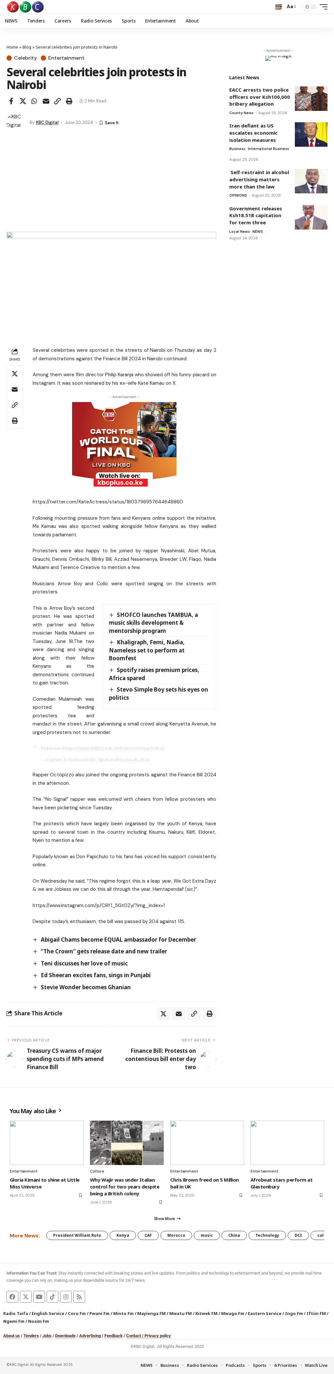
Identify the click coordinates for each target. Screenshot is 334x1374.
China (234, 1235)
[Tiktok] (52, 1297)
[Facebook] (12, 1297)
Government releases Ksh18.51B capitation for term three (255, 215)
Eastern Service (264, 1313)
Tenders (31, 1335)
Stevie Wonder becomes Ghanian (86, 987)
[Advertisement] (111, 183)
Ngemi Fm (13, 1321)
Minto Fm (123, 1313)
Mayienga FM (151, 1313)
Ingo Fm (294, 1313)
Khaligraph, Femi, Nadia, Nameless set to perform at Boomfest (147, 650)
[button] (278, 7)
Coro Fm (77, 1313)
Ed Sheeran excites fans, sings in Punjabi (96, 975)
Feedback (113, 1335)
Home (12, 47)
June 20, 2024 (136, 759)
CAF (148, 1235)
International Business (268, 148)
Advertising (90, 1335)
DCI (298, 1235)
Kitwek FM (206, 1313)
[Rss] (79, 1297)
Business (237, 148)
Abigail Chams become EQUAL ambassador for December (118, 939)
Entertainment (66, 58)
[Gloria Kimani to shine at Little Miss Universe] (47, 1143)
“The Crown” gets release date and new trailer (104, 951)
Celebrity (25, 58)
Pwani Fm (99, 1313)
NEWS (257, 231)
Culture (97, 1171)
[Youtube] (39, 1297)
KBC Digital (47, 122)
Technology (267, 1235)
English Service (48, 1313)
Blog (27, 47)
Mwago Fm (232, 1313)
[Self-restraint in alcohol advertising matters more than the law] (311, 181)
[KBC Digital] (26, 7)
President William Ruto (77, 1235)
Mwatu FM (180, 1313)
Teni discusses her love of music (84, 963)
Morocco (176, 1235)
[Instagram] (66, 1297)
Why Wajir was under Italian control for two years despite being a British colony (124, 1186)
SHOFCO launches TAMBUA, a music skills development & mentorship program (153, 623)
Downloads (65, 1335)
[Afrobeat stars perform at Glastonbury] (287, 1143)
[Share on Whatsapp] (34, 101)
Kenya (122, 1235)
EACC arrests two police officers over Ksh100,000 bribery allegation (259, 96)
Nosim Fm (38, 1321)
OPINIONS (238, 195)
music (207, 1235)
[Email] (46, 101)
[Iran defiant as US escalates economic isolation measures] (311, 134)
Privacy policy (157, 1335)
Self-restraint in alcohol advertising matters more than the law (259, 179)
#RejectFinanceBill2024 (83, 748)
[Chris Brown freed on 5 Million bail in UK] (207, 1143)
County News (241, 113)
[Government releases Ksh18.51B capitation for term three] (311, 217)
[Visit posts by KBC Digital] (16, 122)
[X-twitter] (26, 1297)
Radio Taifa (15, 1313)
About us (11, 1335)
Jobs (47, 1335)
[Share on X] (22, 101)
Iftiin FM (316, 1313)
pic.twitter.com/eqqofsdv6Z (136, 748)
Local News (239, 231)
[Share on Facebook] (11, 101)
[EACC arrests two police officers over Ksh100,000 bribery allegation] (311, 98)
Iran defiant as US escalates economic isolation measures (253, 132)
